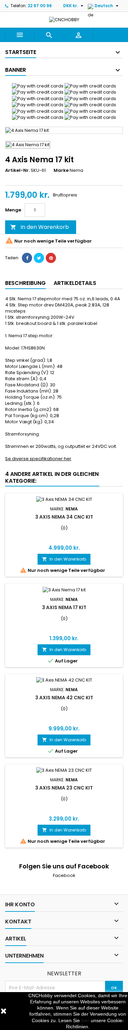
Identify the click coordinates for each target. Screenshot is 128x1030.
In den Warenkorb (39, 227)
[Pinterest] (51, 258)
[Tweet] (39, 258)
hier (85, 1020)
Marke (61, 170)
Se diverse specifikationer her (38, 458)
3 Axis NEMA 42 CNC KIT (64, 697)
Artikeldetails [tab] (75, 283)
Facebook (64, 875)
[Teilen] (27, 258)
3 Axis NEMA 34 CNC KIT (64, 516)
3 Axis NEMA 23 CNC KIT (64, 787)
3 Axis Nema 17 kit (64, 607)
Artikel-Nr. (17, 170)
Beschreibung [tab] (25, 283)
